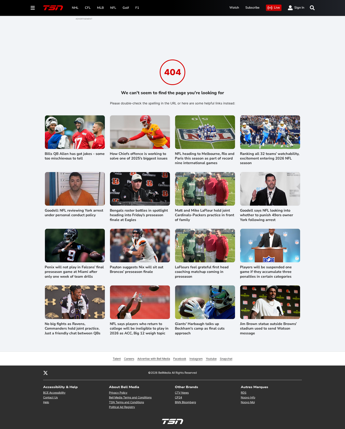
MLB (100, 8)
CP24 (178, 397)
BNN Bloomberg (185, 402)
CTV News (182, 392)
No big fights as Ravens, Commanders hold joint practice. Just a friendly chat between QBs (72, 329)
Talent (117, 358)
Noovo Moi (248, 402)
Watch (234, 7)
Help (46, 402)
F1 (137, 8)
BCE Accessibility (54, 392)
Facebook (179, 358)
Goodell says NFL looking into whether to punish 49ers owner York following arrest (266, 215)
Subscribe (252, 7)
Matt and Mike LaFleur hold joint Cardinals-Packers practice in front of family (204, 215)
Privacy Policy (118, 392)
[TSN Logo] (53, 7)
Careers (129, 358)
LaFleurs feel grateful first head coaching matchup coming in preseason (202, 272)
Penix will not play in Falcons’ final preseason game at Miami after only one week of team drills (74, 272)
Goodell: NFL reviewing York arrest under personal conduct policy (74, 212)
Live (277, 7)
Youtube (211, 358)
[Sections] (33, 8)
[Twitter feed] (45, 372)
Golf (126, 8)
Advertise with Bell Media (153, 358)
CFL (88, 8)
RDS (243, 392)
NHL (75, 8)
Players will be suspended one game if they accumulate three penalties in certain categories (266, 272)
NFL (113, 8)
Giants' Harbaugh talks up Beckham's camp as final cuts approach (200, 329)
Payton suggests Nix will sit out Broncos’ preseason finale (136, 269)
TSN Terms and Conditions (126, 402)
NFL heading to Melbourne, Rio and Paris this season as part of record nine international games (204, 158)
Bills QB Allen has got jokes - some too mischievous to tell (75, 156)
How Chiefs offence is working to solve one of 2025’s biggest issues (139, 156)
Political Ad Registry (122, 407)
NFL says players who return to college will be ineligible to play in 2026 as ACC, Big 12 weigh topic (139, 329)
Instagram (196, 358)
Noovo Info (248, 397)
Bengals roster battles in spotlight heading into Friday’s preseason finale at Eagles (139, 215)
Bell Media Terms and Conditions (130, 397)
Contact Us (50, 397)
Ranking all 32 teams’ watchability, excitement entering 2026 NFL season (269, 158)
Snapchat (226, 358)
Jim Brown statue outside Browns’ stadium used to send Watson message (268, 329)
